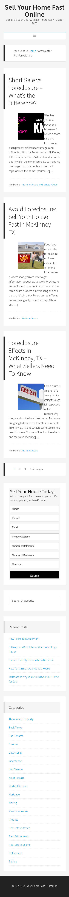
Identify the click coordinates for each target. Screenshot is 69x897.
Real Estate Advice (48, 184)
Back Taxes (15, 727)
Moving (13, 803)
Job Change (16, 769)
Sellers (13, 861)
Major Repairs (16, 777)
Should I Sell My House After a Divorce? (31, 660)
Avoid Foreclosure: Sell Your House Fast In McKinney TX (32, 220)
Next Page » (36, 469)
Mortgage (14, 794)
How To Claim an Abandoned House (29, 668)
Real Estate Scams (19, 844)
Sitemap (53, 886)
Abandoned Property (21, 719)
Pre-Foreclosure (30, 184)
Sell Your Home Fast (33, 886)
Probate (13, 819)
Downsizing (15, 752)
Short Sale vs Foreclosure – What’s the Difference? (25, 91)
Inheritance (15, 761)
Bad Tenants (16, 736)
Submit (34, 575)
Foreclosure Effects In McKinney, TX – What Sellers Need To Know (31, 358)
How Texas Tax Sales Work (24, 638)
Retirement (15, 853)
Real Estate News (19, 836)
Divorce (13, 744)
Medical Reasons (18, 786)
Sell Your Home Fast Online (34, 11)
